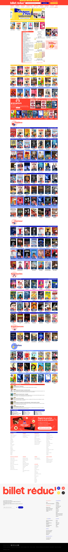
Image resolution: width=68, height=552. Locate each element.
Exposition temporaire (49, 461)
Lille (36, 7)
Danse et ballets (36, 440)
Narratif (47, 451)
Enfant (41, 5)
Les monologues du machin (18, 406)
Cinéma (35, 468)
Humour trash (48, 445)
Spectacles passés (59, 513)
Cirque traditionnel (37, 458)
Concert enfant (12, 461)
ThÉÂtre (12, 5)
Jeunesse (11, 451)
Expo (57, 5)
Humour (23, 5)
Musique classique (25, 458)
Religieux (24, 461)
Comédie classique (25, 437)
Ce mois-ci (48, 539)
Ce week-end (48, 537)
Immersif (35, 481)
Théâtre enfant (12, 458)
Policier (11, 453)
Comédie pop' (25, 436)
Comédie (57, 503)
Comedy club (48, 436)
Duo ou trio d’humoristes (49, 437)
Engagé (11, 452)
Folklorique (24, 466)
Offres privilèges (54, 3)
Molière (47, 534)
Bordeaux (33, 7)
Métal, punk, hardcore (26, 464)
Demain (39, 33)
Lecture (11, 446)
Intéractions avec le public (50, 449)
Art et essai (11, 445)
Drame (11, 438)
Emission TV (36, 467)
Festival (24, 467)
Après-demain (39, 34)
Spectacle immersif (37, 443)
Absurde (47, 446)
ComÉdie (17, 5)
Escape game (36, 466)
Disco (23, 471)
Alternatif (47, 450)
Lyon (39, 7)
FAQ (47, 502)
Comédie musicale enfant (13, 460)
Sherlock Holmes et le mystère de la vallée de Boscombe (22, 402)
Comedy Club (29, 5)
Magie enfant (12, 463)
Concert (47, 5)
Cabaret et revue (36, 436)
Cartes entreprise (49, 508)
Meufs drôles (48, 442)
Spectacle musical (36, 438)
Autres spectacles (59, 515)
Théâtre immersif (12, 450)
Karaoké (35, 479)
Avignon (22, 7)
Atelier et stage (36, 465)
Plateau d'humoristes (49, 439)
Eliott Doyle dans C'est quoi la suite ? (19, 394)
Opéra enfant (12, 466)
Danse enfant (12, 462)
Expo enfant (12, 465)
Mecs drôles (48, 441)
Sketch (47, 447)
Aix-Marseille (27, 7)
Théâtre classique (12, 436)
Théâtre (57, 502)
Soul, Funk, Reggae (25, 465)
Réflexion (11, 448)
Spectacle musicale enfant (14, 469)
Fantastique (12, 441)
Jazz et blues (24, 462)
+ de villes (51, 7)
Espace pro (48, 507)
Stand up (47, 440)
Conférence (36, 471)
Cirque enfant (12, 467)
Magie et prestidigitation (37, 441)
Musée (47, 458)
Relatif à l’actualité (48, 452)
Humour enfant (12, 459)
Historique (11, 442)
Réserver (33, 107)
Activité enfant (12, 468)
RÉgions (56, 7)
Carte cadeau (23, 0)
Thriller (11, 454)
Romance (11, 440)
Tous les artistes (49, 530)
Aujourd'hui (40, 31)
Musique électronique (26, 463)
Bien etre (35, 480)
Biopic (11, 443)
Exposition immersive (49, 460)
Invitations (29, 0)
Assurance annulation (50, 503)
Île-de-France (16, 7)
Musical (11, 447)
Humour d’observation (49, 443)
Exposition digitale (48, 462)
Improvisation (48, 438)
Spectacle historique (37, 442)
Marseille (57, 522)
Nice (47, 7)
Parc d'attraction (36, 469)
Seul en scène (12, 437)
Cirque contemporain (37, 459)
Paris (11, 7)
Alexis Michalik (48, 531)
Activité (52, 5)
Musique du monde (25, 459)
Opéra (35, 437)
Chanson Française (25, 460)
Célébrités (11, 449)
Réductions (36, 0)
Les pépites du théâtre (49, 523)
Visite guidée (36, 472)
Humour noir (48, 444)
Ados (14, 398)
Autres (57, 516)
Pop (23, 469)
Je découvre (18, 107)
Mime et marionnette (37, 439)
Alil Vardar (48, 533)
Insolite (35, 482)
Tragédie (11, 439)
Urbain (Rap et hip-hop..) (26, 470)
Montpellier (43, 7)
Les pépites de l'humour (48, 526)
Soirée (35, 470)
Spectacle (36, 5)
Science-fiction (12, 444)
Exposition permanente (49, 459)
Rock (23, 468)
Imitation (47, 448)
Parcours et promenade (37, 473)
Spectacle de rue (36, 444)
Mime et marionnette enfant (14, 464)
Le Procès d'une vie (16, 386)
